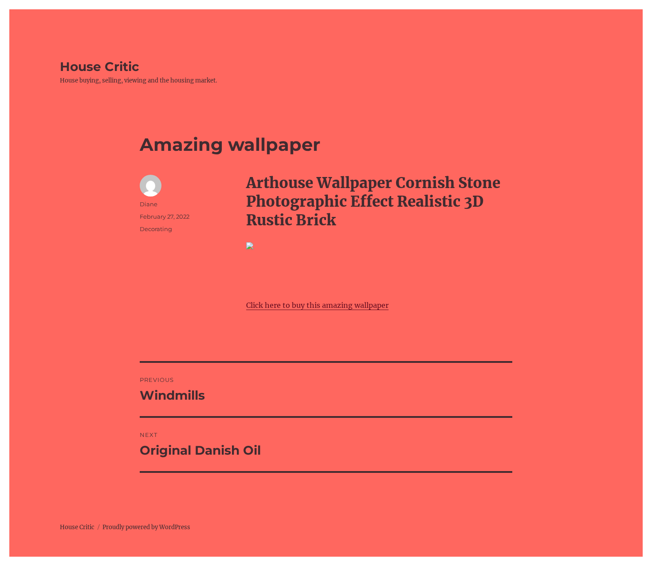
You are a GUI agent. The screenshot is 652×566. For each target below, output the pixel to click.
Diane (148, 204)
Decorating (156, 228)
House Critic (99, 66)
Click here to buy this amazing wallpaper (317, 305)
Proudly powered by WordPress (146, 527)
